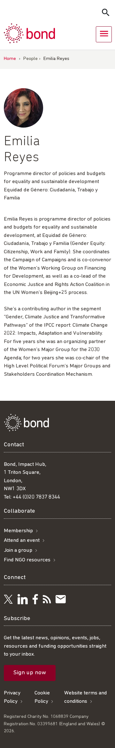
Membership (18, 531)
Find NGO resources (27, 560)
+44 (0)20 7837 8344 (36, 497)
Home (10, 58)
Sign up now (29, 673)
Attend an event (22, 540)
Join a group (18, 550)
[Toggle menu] (104, 34)
